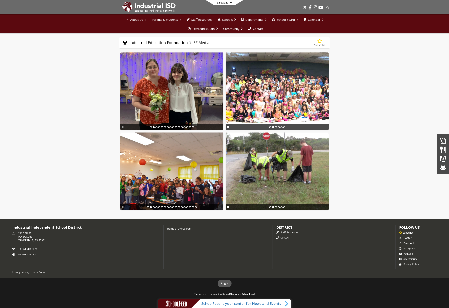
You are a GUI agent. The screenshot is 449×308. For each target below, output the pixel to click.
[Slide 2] (154, 127)
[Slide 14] (187, 127)
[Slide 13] (184, 127)
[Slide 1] (151, 127)
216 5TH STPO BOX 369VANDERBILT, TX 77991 (32, 236)
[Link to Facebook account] (310, 8)
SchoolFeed (248, 294)
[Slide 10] (176, 127)
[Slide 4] (159, 127)
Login (224, 283)
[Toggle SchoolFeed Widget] (286, 303)
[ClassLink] (442, 167)
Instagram (409, 248)
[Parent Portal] (442, 158)
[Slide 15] (190, 127)
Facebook (409, 243)
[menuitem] (137, 19)
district (284, 227)
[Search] (327, 7)
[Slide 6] (165, 127)
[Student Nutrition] (443, 149)
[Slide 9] (173, 127)
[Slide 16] (193, 127)
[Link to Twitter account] (304, 8)
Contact (284, 237)
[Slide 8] (170, 127)
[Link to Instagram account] (315, 8)
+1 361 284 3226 (27, 249)
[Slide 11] (179, 127)
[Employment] (442, 140)
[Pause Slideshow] (122, 126)
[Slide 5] (162, 127)
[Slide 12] (182, 127)
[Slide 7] (168, 127)
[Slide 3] (156, 127)
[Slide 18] (196, 207)
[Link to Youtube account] (320, 8)
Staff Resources (289, 232)
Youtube (408, 253)
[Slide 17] (193, 207)
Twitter (407, 238)
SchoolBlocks (229, 294)
